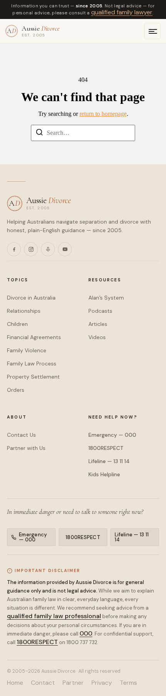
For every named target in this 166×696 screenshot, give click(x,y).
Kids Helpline (104, 474)
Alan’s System (106, 297)
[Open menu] (152, 31)
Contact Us (21, 435)
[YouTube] (65, 249)
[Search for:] (83, 133)
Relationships (24, 311)
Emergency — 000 (112, 435)
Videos (97, 337)
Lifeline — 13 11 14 (109, 461)
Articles (97, 324)
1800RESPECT (106, 448)
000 (86, 633)
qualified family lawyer (121, 12)
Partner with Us (26, 448)
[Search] (39, 133)
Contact (43, 683)
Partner (73, 683)
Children (17, 324)
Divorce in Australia (31, 297)
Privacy (101, 683)
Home (15, 683)
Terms (128, 683)
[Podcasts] (48, 249)
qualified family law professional (54, 616)
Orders (15, 390)
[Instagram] (31, 249)
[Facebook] (14, 249)
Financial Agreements (34, 337)
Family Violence (26, 350)
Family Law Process (31, 363)
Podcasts (100, 311)
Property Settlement (33, 376)
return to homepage (103, 113)
